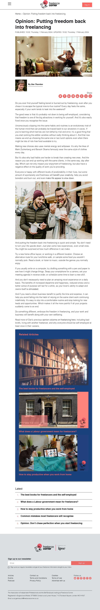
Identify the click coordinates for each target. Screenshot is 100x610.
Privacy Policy (35, 581)
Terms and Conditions (38, 578)
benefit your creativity (63, 175)
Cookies (55, 575)
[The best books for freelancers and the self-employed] (53, 361)
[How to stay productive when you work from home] (53, 452)
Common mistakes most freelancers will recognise (47, 516)
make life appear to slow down (60, 178)
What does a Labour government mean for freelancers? (48, 431)
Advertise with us (58, 581)
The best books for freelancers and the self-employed (47, 388)
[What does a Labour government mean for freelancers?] (53, 409)
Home (18, 13)
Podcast (11, 581)
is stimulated (32, 289)
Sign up (82, 563)
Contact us (34, 575)
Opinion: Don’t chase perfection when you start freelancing (51, 523)
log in (87, 4)
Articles (11, 575)
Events (10, 578)
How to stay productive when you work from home (45, 474)
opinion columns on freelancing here (58, 319)
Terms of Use (57, 578)
